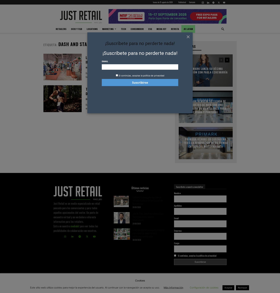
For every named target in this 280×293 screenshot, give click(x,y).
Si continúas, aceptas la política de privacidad (141, 75)
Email (105, 61)
